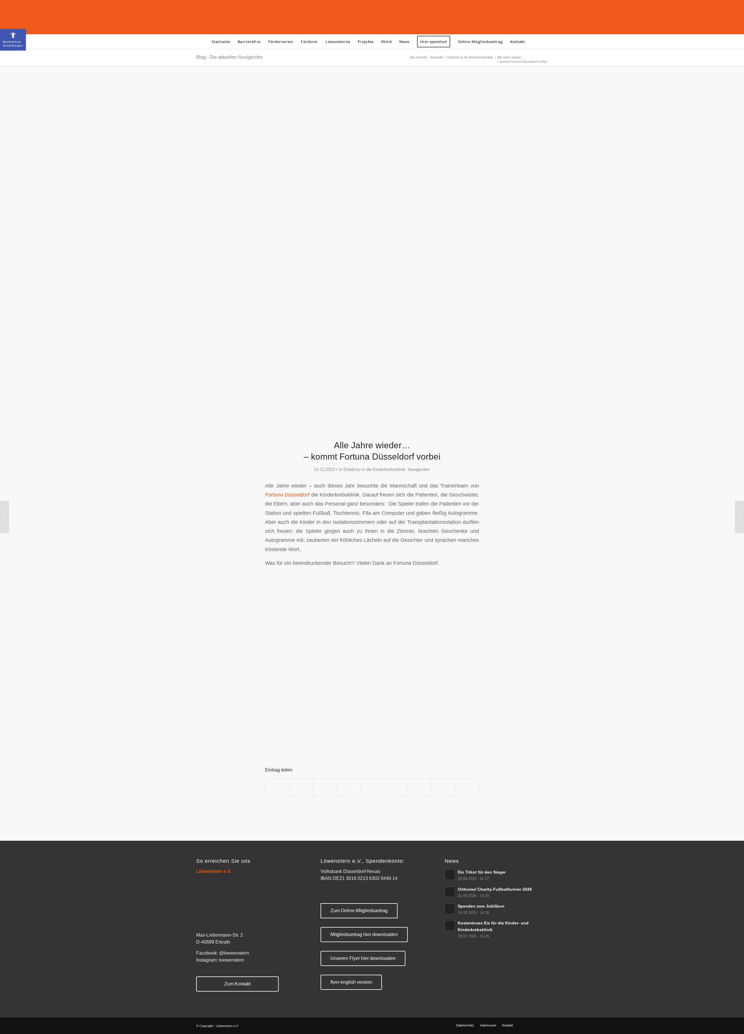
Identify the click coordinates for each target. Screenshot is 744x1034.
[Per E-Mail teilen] (467, 788)
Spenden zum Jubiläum (481, 906)
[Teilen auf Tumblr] (396, 788)
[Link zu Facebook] (526, 1025)
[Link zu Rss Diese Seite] (534, 1025)
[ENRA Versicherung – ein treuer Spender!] (739, 517)
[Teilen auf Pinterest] (348, 788)
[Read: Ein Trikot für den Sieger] (450, 874)
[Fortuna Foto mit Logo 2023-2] (372, 256)
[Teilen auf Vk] (419, 788)
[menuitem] (221, 41)
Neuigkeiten (419, 469)
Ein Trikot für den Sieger (482, 872)
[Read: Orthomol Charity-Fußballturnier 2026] (450, 892)
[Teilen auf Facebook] (277, 788)
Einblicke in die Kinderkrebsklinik (374, 469)
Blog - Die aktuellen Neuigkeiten (229, 57)
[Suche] (532, 41)
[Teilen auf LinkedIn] (372, 788)
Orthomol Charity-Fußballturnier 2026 (495, 889)
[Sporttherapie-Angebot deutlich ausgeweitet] (4, 517)
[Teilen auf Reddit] (443, 788)
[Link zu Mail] (543, 1025)
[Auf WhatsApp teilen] (325, 788)
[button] (13, 40)
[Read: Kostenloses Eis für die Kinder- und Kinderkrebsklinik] (450, 925)
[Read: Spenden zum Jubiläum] (450, 908)
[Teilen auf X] (301, 788)
